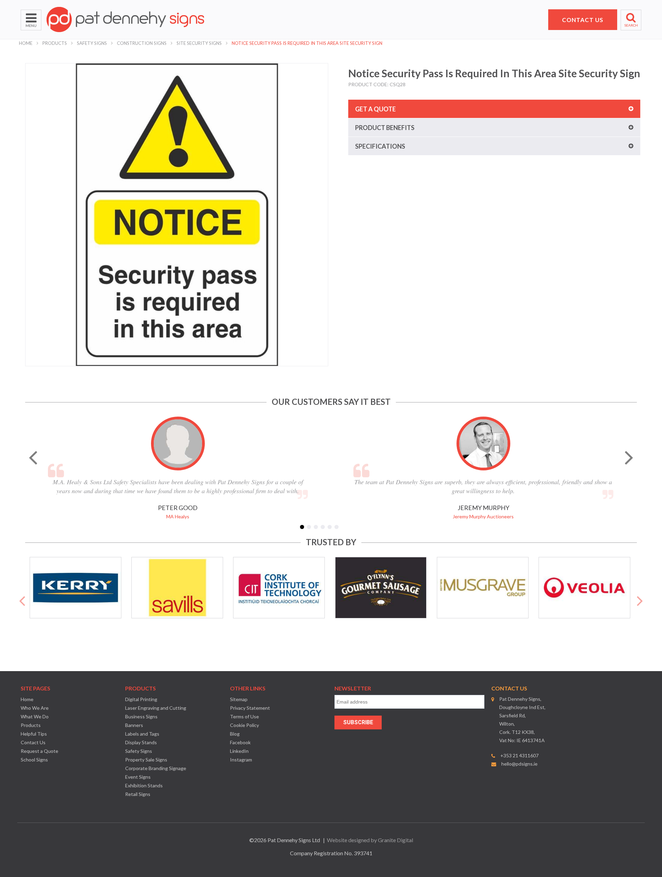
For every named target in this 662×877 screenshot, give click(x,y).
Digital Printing (141, 699)
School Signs (34, 760)
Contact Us (33, 742)
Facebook (240, 742)
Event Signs (138, 777)
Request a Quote (39, 751)
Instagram (241, 760)
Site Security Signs (199, 43)
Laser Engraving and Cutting (155, 708)
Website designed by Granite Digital (370, 840)
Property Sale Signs (146, 760)
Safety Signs (92, 43)
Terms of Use (244, 716)
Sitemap (239, 699)
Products (54, 43)
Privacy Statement (250, 708)
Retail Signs (137, 794)
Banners (134, 725)
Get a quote (375, 109)
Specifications (380, 146)
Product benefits (384, 127)
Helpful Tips (34, 734)
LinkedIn (239, 751)
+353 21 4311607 (519, 755)
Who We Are (35, 708)
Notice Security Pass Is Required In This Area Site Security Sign (307, 43)
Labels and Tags (142, 734)
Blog (235, 734)
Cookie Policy (244, 725)
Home (25, 43)
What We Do (35, 716)
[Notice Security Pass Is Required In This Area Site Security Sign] (177, 214)
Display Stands (141, 742)
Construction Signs (142, 43)
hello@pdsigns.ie (519, 764)
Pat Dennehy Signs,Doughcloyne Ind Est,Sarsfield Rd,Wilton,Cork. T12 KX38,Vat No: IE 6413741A (522, 719)
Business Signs (141, 716)
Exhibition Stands (144, 785)
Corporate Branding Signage (155, 768)
